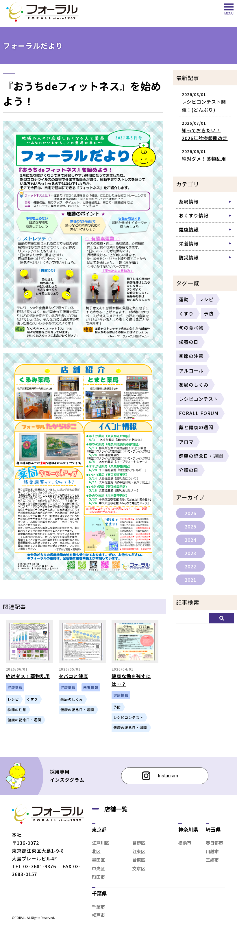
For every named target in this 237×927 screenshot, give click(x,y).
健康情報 (189, 229)
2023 (190, 553)
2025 (190, 526)
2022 (190, 566)
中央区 (98, 868)
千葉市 (98, 907)
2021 (190, 579)
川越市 (212, 851)
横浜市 (184, 843)
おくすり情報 (193, 215)
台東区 (138, 860)
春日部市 (214, 843)
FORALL (20, 917)
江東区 (138, 851)
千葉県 (99, 893)
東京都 (99, 829)
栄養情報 (189, 243)
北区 (96, 851)
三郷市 (212, 860)
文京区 (138, 868)
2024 (190, 539)
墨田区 (98, 860)
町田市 (98, 877)
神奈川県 (188, 829)
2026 (190, 513)
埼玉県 (213, 829)
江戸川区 (100, 843)
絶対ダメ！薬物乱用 (204, 158)
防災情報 (189, 257)
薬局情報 (189, 201)
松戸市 (98, 915)
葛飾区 (138, 843)
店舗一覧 (115, 809)
